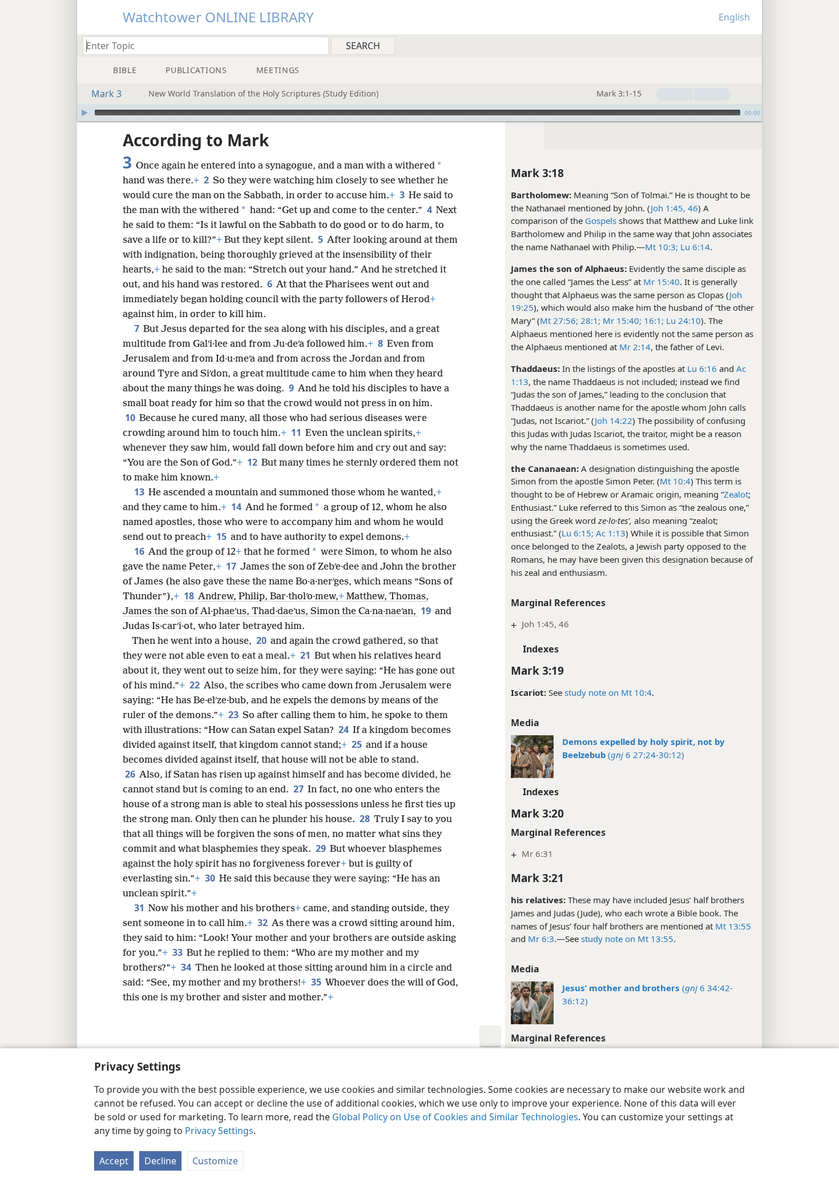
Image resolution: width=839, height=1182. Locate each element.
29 (322, 848)
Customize (215, 1161)
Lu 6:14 (694, 247)
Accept (113, 1161)
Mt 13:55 (733, 926)
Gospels (600, 220)
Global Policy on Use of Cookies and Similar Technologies (455, 1117)
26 (131, 774)
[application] (419, 112)
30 (211, 878)
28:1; (589, 320)
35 (317, 982)
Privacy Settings (219, 1130)
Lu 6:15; (578, 533)
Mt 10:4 (675, 481)
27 (299, 789)
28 (366, 818)
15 (222, 536)
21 (306, 655)
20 (262, 640)
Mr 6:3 (541, 938)
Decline (160, 1161)
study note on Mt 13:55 (627, 938)
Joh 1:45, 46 (674, 208)
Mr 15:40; (621, 320)
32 (263, 922)
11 (297, 432)
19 (427, 610)
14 (237, 506)
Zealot (736, 494)
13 (140, 492)
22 (195, 685)
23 (234, 714)
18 (190, 596)
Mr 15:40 (661, 281)
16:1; (653, 320)
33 (178, 952)
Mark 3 (106, 93)
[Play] (84, 112)
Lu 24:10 (682, 320)
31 (140, 907)
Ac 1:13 (610, 533)
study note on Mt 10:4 (608, 692)
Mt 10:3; (661, 247)
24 (344, 729)
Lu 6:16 (702, 368)
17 (232, 566)
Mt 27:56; (559, 320)
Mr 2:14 (635, 346)
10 (131, 417)
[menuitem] (749, 45)
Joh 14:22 (613, 420)
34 (187, 967)
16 (140, 551)
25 (358, 744)
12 (253, 462)
